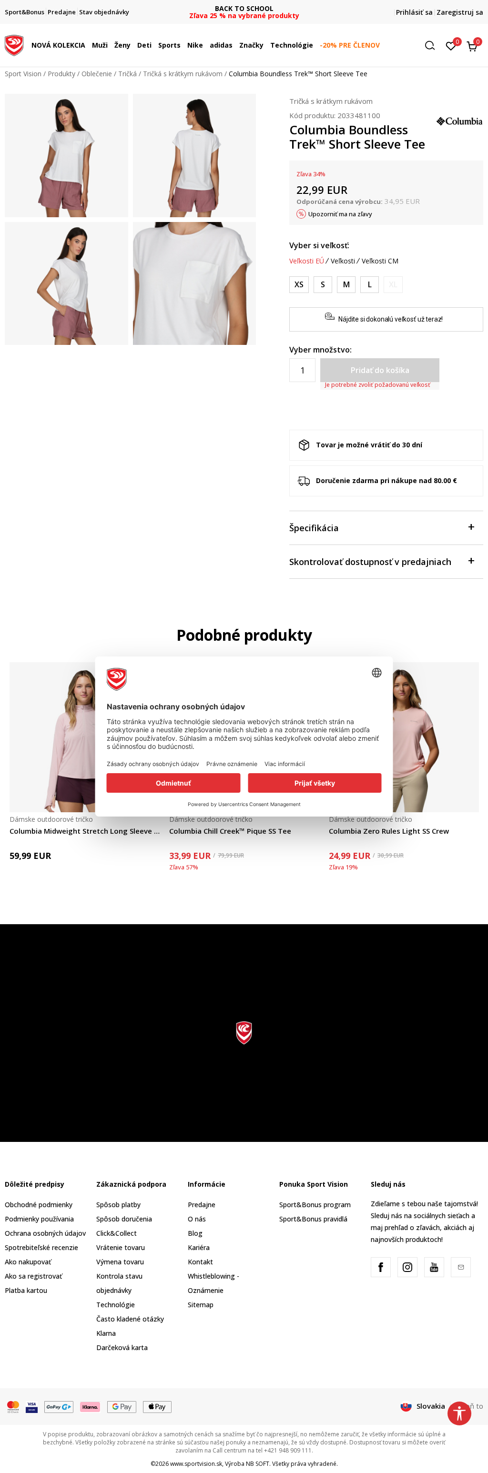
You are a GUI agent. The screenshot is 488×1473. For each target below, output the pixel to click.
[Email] (460, 1267)
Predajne (201, 1204)
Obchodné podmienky (38, 1204)
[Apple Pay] (157, 1406)
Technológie (115, 1304)
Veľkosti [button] (343, 261)
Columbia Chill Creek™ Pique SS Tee (230, 831)
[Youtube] (434, 1267)
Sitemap (201, 1304)
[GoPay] (58, 1406)
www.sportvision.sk (196, 1464)
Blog (195, 1233)
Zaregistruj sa (460, 12)
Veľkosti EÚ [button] (306, 261)
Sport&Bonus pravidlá (313, 1218)
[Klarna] (90, 1406)
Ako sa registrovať (33, 1276)
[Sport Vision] (14, 44)
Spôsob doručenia (124, 1218)
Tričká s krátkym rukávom (183, 73)
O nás (197, 1218)
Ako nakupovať (28, 1261)
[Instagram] (407, 1267)
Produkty (61, 73)
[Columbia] (459, 120)
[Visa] (32, 1406)
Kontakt (200, 1261)
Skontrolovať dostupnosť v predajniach (370, 561)
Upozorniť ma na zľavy (340, 214)
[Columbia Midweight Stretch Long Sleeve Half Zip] (85, 737)
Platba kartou (26, 1290)
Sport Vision (23, 73)
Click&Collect (116, 1233)
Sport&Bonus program (315, 1204)
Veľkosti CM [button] (380, 261)
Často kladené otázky (130, 1318)
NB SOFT (257, 1464)
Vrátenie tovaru (120, 1247)
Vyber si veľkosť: (319, 245)
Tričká (127, 73)
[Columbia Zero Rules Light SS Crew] (404, 737)
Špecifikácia (314, 528)
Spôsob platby (118, 1204)
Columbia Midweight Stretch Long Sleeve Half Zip (85, 831)
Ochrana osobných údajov (45, 1233)
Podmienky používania (39, 1218)
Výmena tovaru (120, 1261)
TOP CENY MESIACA (244, 8)
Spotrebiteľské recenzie (41, 1247)
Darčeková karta (122, 1347)
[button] (88, 45)
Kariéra (199, 1247)
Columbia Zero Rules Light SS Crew (389, 831)
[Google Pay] (121, 1406)
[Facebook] (380, 1267)
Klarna (106, 1333)
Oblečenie (96, 73)
